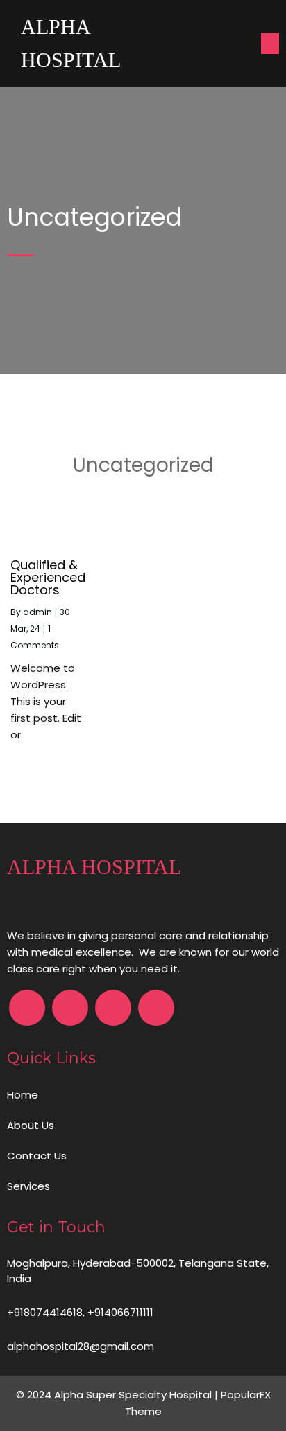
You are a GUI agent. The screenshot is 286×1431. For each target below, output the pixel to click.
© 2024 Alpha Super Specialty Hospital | (118, 1394)
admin (37, 612)
